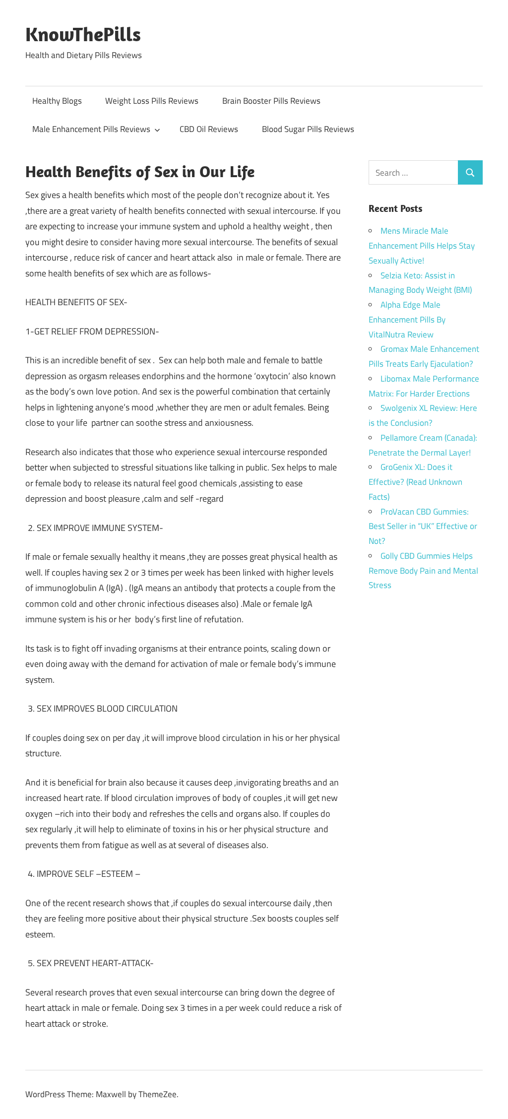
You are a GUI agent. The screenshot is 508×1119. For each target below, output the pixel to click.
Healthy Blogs (57, 100)
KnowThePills (83, 33)
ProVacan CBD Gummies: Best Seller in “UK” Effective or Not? (423, 526)
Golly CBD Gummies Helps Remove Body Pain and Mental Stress (423, 570)
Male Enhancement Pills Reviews (91, 129)
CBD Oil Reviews (209, 129)
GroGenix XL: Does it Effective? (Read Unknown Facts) (415, 482)
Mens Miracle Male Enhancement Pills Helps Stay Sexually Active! (422, 245)
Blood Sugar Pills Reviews (308, 129)
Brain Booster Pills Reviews (271, 100)
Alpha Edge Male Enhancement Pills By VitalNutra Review (407, 319)
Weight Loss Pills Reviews (151, 100)
